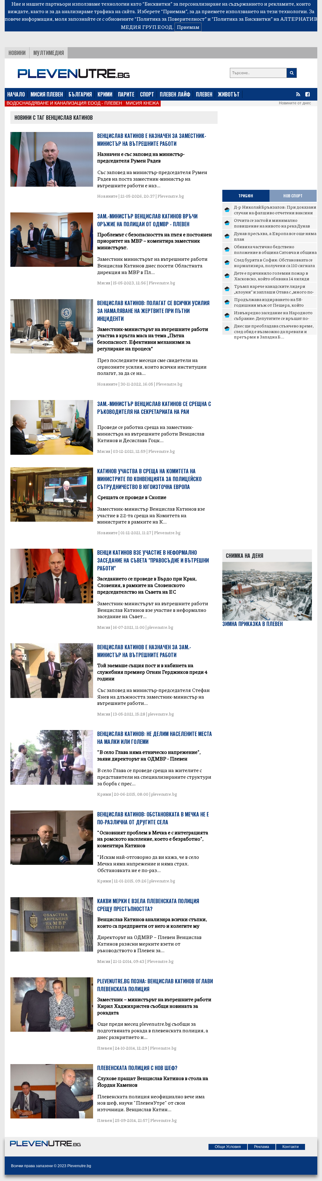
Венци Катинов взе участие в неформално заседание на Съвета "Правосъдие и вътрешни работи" (153, 560)
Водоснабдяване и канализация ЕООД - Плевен (64, 103)
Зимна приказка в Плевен (252, 624)
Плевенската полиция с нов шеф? (137, 1068)
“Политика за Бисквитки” (242, 18)
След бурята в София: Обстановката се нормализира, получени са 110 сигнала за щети (274, 265)
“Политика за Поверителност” (171, 18)
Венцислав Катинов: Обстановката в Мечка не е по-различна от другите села (153, 818)
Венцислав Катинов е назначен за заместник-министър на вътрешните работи (151, 139)
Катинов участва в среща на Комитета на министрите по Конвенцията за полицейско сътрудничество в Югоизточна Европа (149, 479)
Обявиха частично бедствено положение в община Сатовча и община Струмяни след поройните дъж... (275, 252)
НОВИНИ (16, 53)
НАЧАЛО (16, 94)
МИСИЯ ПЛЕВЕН (47, 94)
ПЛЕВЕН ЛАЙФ (175, 94)
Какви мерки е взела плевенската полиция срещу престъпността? (148, 905)
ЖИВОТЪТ (229, 94)
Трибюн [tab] (245, 195)
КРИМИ (104, 94)
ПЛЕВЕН (204, 94)
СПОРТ (147, 94)
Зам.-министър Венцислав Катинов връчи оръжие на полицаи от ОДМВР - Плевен (147, 220)
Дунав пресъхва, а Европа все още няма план (275, 236)
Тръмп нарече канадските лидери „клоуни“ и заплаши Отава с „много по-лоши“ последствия (274, 291)
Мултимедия (48, 53)
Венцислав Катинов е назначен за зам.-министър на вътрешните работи (144, 651)
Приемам (188, 26)
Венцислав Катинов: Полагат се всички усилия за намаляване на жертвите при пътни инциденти (153, 310)
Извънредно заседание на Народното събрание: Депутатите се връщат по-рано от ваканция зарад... (273, 318)
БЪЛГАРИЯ (80, 94)
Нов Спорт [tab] (293, 195)
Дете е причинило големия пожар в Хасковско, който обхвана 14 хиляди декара (271, 278)
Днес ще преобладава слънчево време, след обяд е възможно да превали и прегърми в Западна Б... (274, 331)
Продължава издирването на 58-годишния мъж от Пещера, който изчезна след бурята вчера (269, 304)
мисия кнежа (142, 103)
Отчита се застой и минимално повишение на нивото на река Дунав (272, 223)
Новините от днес (295, 103)
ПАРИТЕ (126, 94)
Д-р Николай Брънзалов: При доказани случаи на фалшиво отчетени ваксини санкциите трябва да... (275, 212)
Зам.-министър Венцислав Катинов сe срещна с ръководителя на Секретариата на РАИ (154, 407)
